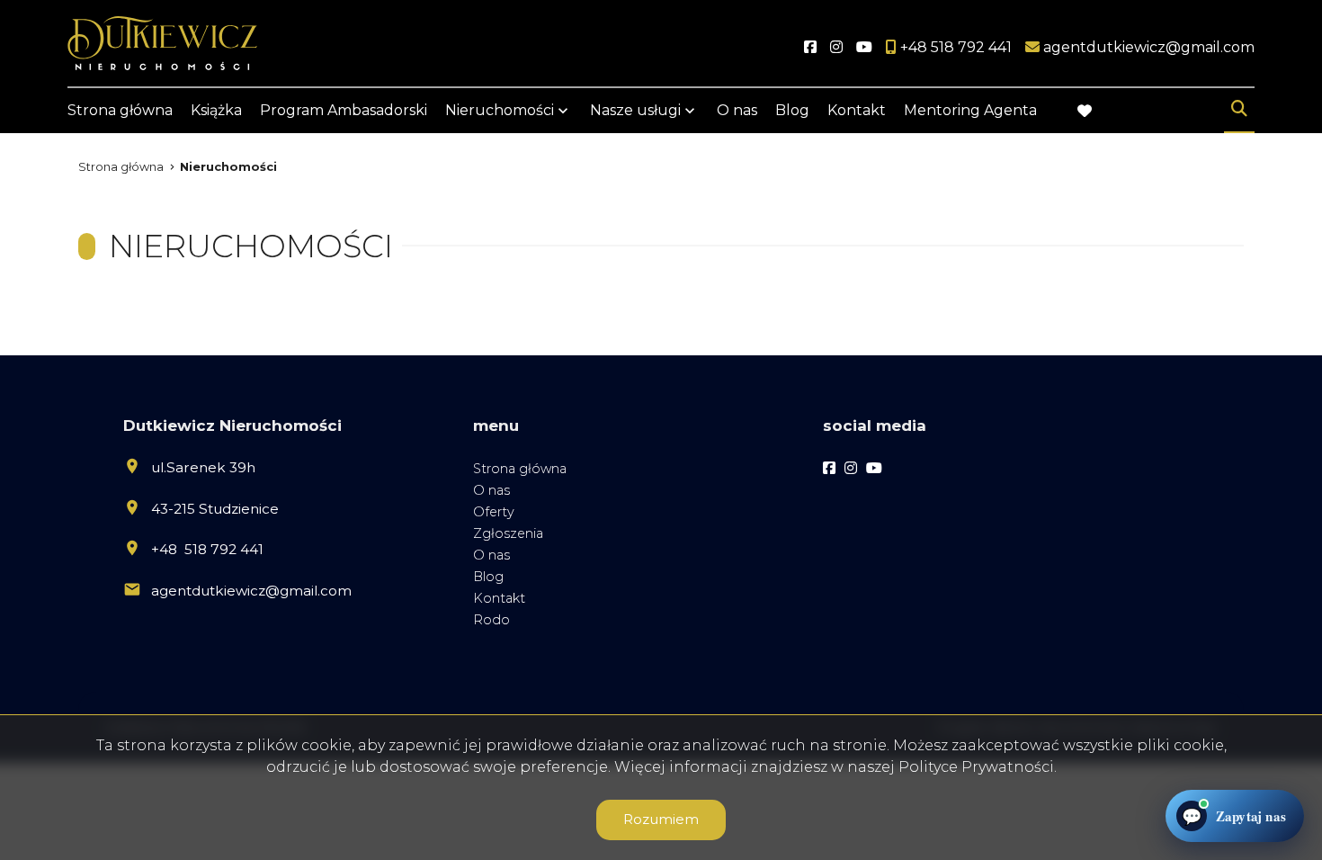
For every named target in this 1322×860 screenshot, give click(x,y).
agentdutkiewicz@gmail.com (251, 590)
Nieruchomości (499, 110)
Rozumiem (661, 819)
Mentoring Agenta (970, 110)
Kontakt (856, 110)
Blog (792, 110)
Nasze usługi (635, 110)
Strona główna (120, 110)
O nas (737, 110)
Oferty (493, 512)
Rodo (491, 620)
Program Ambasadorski (343, 110)
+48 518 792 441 (207, 549)
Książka (216, 110)
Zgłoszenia (508, 533)
